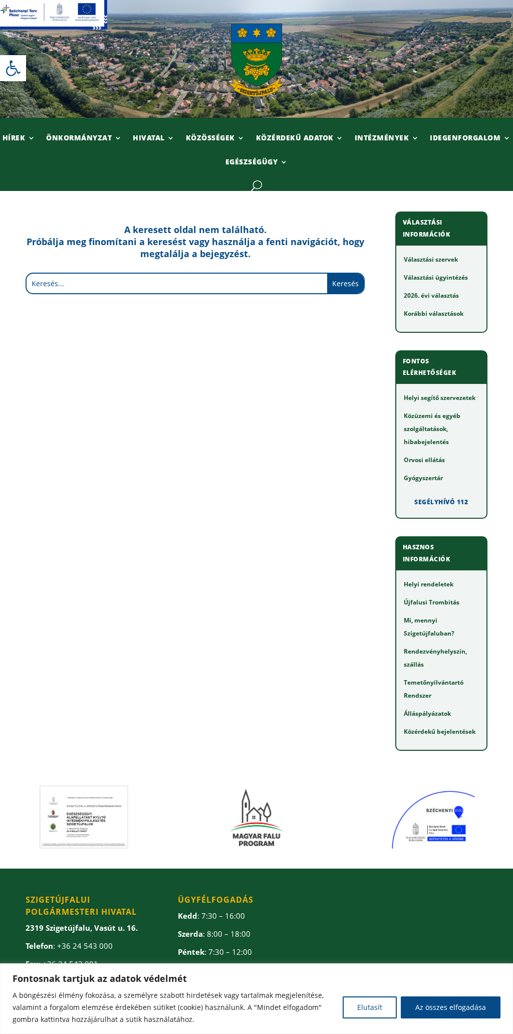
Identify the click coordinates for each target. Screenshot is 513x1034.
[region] (256, 998)
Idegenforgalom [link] (465, 138)
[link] (13, 68)
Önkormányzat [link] (79, 138)
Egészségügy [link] (251, 162)
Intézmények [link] (382, 138)
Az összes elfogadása (450, 1007)
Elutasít (369, 1007)
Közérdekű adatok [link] (295, 138)
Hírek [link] (14, 138)
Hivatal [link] (149, 138)
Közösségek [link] (210, 138)
